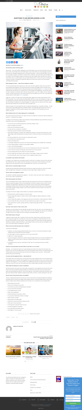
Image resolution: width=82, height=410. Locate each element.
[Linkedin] (10, 1)
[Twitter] (7, 1)
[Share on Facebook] (31, 322)
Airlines (50, 10)
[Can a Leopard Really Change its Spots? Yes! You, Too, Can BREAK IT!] (29, 350)
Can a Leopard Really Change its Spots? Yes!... (29, 357)
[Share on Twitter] (32, 322)
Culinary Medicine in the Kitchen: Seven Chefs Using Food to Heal (70, 31)
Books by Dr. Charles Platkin (35, 392)
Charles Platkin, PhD (27, 20)
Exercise (8, 317)
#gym (22, 65)
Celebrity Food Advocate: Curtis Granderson (68, 54)
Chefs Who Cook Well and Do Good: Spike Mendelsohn (69, 61)
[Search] (62, 10)
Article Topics (28, 10)
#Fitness (21, 95)
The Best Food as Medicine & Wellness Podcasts (69, 46)
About (21, 10)
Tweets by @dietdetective (61, 20)
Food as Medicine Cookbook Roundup (68, 38)
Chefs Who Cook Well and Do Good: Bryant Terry (69, 76)
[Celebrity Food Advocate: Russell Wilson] (59, 100)
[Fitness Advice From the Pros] (45, 350)
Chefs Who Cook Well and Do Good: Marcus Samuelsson (69, 92)
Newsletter (36, 10)
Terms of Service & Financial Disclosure (38, 379)
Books (41, 10)
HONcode (22, 381)
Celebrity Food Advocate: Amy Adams (69, 68)
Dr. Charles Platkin (47, 404)
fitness (13, 317)
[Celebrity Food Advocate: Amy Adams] (59, 69)
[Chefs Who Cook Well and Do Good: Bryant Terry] (59, 76)
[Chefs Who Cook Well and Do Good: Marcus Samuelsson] (59, 92)
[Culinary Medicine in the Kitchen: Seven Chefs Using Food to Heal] (59, 31)
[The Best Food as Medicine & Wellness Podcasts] (59, 46)
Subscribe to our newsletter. (35, 387)
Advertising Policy (33, 382)
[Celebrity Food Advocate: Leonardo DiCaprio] (59, 84)
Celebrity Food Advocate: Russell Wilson (70, 99)
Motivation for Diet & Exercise (13, 356)
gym (17, 317)
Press (46, 10)
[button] (7, 353)
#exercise (43, 89)
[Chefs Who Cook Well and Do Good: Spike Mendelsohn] (59, 61)
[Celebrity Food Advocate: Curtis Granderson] (59, 54)
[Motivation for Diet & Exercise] (13, 350)
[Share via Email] (35, 322)
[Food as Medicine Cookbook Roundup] (59, 39)
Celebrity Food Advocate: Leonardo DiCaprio (69, 84)
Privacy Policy (32, 384)
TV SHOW (55, 10)
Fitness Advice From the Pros (45, 356)
